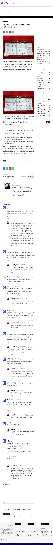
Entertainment (39, 67)
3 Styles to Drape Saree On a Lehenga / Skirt (32, 527)
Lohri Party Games (40, 88)
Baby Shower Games (40, 53)
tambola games (9, 160)
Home (4, 20)
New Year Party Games (41, 90)
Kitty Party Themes (40, 84)
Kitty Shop (38, 86)
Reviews (38, 107)
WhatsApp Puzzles (40, 117)
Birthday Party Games (41, 55)
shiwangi (5, 28)
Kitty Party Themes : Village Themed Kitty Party (8, 177)
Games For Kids (39, 72)
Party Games (39, 99)
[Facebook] (43, 2)
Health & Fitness (39, 78)
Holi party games (40, 80)
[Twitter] (48, 2)
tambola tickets (16, 160)
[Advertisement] (18, 81)
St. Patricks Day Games (41, 109)
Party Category (39, 96)
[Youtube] (7, 540)
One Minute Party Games (41, 92)
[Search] (51, 11)
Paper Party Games (40, 94)
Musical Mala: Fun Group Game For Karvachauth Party (20, 535)
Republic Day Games (40, 105)
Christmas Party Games (41, 61)
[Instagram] (45, 2)
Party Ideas (38, 103)
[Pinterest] (10, 32)
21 (33, 28)
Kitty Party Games (40, 82)
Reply (8, 218)
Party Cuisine (39, 97)
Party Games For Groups (41, 101)
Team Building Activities (41, 113)
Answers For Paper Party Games (43, 51)
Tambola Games (9, 20)
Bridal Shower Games (41, 59)
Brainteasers (39, 57)
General (38, 74)
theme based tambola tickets (26, 160)
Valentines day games (41, 115)
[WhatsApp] (13, 32)
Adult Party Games (40, 49)
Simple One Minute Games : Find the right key (27, 177)
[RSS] (46, 2)
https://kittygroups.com (16, 185)
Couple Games (39, 63)
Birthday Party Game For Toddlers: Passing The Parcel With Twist (33, 531)
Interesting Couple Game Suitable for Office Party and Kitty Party (20, 531)
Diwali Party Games (40, 65)
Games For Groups (40, 70)
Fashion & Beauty (40, 69)
